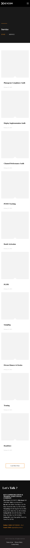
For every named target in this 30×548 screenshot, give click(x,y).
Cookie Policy (15, 544)
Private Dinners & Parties (13, 365)
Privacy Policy (18, 542)
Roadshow (7, 446)
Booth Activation (10, 244)
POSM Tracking (10, 204)
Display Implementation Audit (14, 123)
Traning (7, 405)
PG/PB (6, 284)
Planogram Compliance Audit (14, 83)
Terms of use (9, 542)
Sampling (7, 325)
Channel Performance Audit (14, 163)
